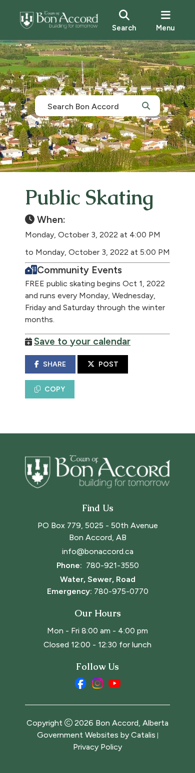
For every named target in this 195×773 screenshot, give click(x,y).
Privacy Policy (97, 747)
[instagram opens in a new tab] (98, 683)
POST (108, 364)
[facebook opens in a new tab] (80, 683)
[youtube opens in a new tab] (114, 683)
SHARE (54, 364)
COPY (54, 389)
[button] (146, 105)
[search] (124, 20)
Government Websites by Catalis (96, 735)
